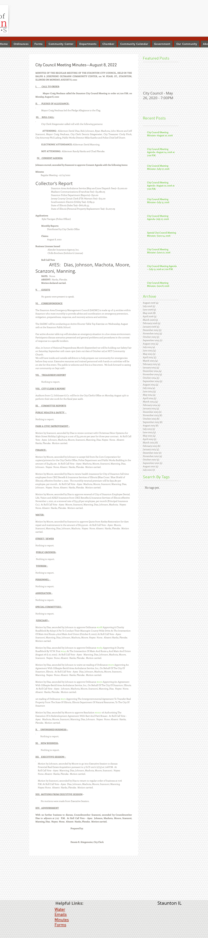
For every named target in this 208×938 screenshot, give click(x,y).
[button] (88, 44)
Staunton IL (169, 903)
